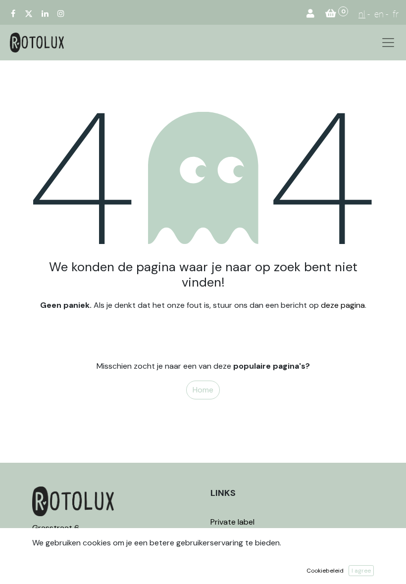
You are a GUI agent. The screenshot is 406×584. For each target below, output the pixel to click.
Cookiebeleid (325, 571)
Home (203, 390)
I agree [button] (361, 571)
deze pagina (343, 305)
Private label (233, 522)
